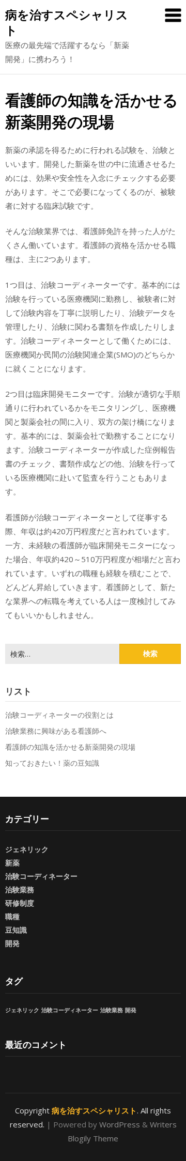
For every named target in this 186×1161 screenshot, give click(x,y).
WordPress (119, 1124)
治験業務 (19, 889)
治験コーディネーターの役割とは (59, 715)
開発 (12, 943)
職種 (12, 916)
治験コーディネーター (41, 876)
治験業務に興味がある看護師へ (55, 731)
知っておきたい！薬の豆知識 (52, 763)
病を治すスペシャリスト (66, 22)
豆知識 (16, 930)
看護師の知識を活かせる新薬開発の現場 (70, 747)
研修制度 (19, 903)
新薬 (12, 863)
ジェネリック (27, 849)
